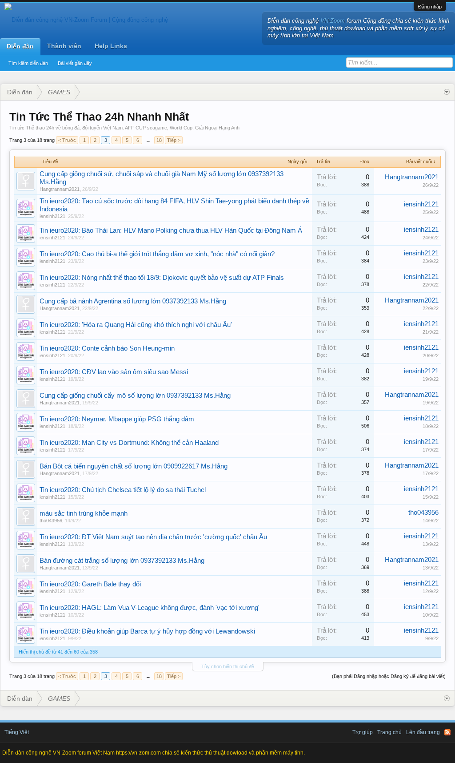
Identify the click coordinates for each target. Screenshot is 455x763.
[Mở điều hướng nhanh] (447, 92)
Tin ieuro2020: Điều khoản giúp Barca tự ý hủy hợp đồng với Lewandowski (147, 631)
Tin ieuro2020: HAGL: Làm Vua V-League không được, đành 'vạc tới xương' (149, 607)
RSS (447, 732)
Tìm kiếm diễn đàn (28, 63)
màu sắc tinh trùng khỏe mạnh (84, 513)
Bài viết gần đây (75, 63)
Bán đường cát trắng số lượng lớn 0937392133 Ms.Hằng (122, 560)
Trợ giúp (362, 732)
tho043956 (51, 520)
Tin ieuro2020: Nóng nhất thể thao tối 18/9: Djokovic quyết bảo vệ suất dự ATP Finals (162, 277)
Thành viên (64, 45)
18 (159, 140)
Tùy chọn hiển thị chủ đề (227, 666)
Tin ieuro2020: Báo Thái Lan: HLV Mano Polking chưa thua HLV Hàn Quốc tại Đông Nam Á (171, 230)
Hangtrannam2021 (60, 189)
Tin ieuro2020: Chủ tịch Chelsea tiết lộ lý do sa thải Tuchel (123, 489)
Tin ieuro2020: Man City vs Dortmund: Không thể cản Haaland (129, 442)
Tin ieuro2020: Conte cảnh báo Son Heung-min (107, 348)
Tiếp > (173, 140)
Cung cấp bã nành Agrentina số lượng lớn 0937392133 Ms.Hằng (133, 301)
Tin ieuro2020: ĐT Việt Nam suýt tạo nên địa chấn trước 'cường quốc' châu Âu (153, 537)
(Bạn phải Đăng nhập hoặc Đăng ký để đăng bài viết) (389, 676)
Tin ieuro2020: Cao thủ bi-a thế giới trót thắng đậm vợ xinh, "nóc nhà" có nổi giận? (157, 254)
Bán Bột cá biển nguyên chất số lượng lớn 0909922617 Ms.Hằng (134, 466)
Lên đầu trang (423, 732)
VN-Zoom (332, 20)
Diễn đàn (20, 46)
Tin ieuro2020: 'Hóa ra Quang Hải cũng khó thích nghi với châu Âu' (136, 324)
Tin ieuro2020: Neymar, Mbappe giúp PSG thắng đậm (117, 419)
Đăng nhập (430, 6)
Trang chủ (389, 732)
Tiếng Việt (16, 732)
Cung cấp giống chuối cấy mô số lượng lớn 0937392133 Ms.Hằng (135, 395)
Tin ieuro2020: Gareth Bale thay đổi (90, 584)
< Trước (67, 140)
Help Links (111, 45)
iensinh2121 (52, 216)
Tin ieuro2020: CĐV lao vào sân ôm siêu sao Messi (114, 371)
